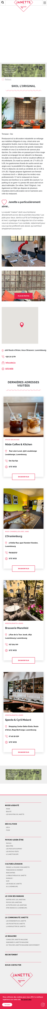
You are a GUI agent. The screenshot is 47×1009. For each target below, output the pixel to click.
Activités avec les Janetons (16, 905)
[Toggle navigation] (44, 2)
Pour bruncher (12, 440)
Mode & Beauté (12, 805)
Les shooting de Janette (15, 814)
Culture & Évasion (14, 864)
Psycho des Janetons (14, 902)
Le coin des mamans (14, 896)
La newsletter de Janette (15, 926)
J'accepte (7, 1005)
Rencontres (10, 873)
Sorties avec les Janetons (15, 899)
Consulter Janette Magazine (17, 939)
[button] (22, 324)
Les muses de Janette (14, 884)
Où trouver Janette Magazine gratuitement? (23, 945)
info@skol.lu (11, 363)
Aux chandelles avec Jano (17, 531)
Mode (8, 809)
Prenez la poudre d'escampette (18, 867)
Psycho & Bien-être (14, 840)
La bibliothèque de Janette (16, 875)
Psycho (8, 843)
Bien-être (9, 846)
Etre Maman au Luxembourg (16, 908)
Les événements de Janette (16, 921)
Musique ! (9, 878)
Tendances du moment (14, 870)
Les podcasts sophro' (14, 849)
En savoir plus (23, 477)
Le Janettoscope (12, 854)
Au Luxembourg (12, 886)
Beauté (8, 811)
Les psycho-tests (12, 851)
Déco (8, 827)
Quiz (7, 881)
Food (8, 830)
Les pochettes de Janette (15, 924)
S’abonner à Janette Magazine (17, 942)
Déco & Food (11, 824)
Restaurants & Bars (14, 623)
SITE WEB (9, 369)
